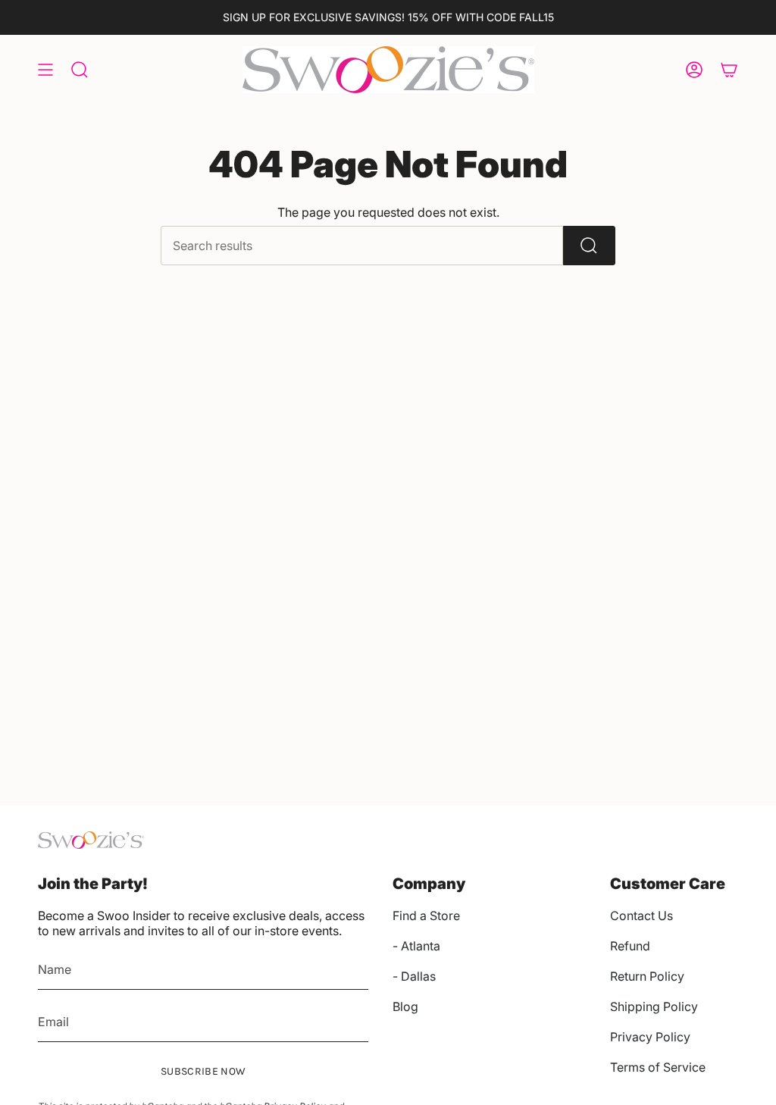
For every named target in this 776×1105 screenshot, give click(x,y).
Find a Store (426, 915)
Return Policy (647, 976)
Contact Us (641, 915)
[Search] (589, 245)
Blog (405, 1006)
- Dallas (414, 976)
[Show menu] (45, 69)
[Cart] (729, 69)
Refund (630, 945)
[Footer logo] (91, 840)
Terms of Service (658, 1067)
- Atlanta (416, 945)
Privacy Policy (650, 1036)
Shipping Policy (654, 1006)
